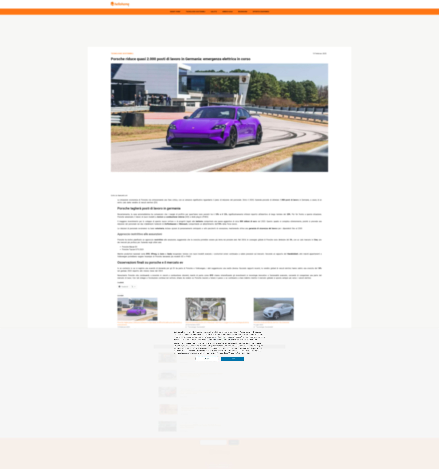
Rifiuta (207, 359)
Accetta (232, 359)
